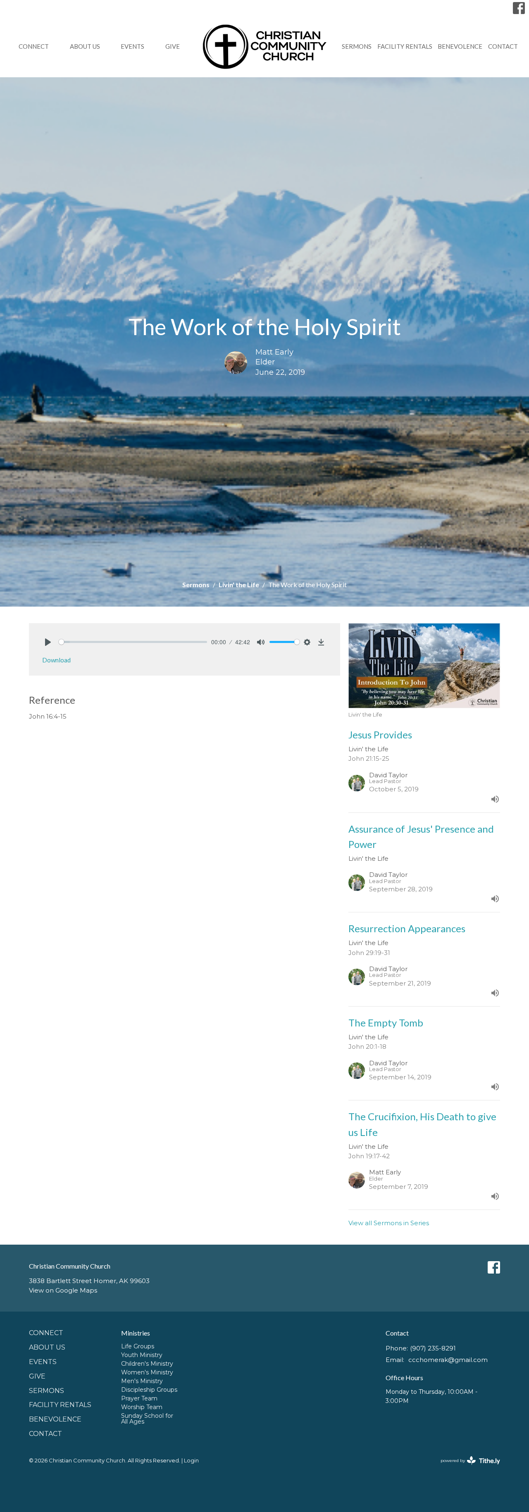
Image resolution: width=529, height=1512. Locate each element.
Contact (503, 46)
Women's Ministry (147, 1372)
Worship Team (141, 1407)
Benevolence (460, 46)
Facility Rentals (404, 46)
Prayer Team (139, 1398)
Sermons (357, 46)
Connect (34, 46)
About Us (85, 46)
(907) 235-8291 (433, 1348)
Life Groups (137, 1346)
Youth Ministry (141, 1355)
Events (132, 46)
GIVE (172, 46)
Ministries (135, 1333)
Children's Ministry (147, 1363)
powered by (466, 1467)
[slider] (133, 642)
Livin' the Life (239, 584)
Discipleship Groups (149, 1389)
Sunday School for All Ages (147, 1418)
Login (191, 1460)
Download (56, 660)
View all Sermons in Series (388, 1223)
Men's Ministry (142, 1381)
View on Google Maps (63, 1290)
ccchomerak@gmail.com (448, 1360)
